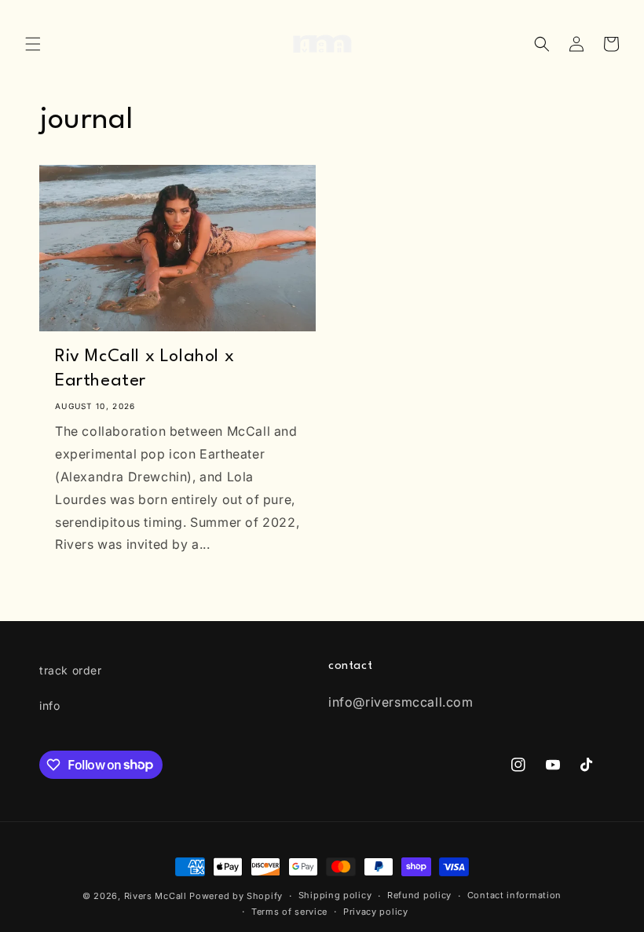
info (49, 705)
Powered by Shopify (236, 895)
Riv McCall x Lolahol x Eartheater (144, 368)
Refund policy (419, 895)
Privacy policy (375, 911)
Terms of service (289, 911)
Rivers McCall (155, 895)
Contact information (514, 895)
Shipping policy (335, 895)
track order (70, 670)
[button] (33, 44)
